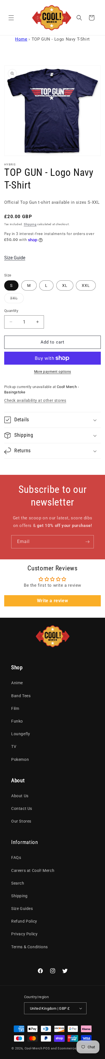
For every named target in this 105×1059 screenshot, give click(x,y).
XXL (86, 285)
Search (17, 883)
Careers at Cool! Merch (32, 870)
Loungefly (20, 734)
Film (15, 708)
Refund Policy (24, 921)
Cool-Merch (34, 1048)
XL (64, 285)
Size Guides (22, 908)
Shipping (30, 224)
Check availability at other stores (35, 400)
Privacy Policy (24, 934)
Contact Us (21, 808)
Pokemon (20, 759)
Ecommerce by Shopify (76, 1048)
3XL (17, 299)
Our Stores (21, 821)
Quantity (11, 311)
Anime (17, 683)
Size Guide (14, 257)
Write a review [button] (52, 600)
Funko (17, 721)
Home (21, 39)
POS (46, 1048)
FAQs (16, 857)
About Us (20, 796)
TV (13, 746)
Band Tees (21, 696)
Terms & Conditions (29, 947)
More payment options (52, 372)
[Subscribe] (87, 541)
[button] (11, 18)
